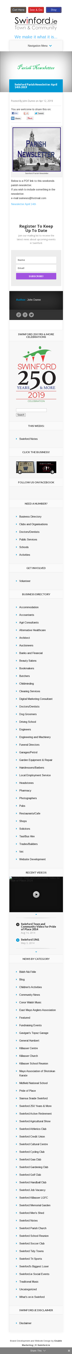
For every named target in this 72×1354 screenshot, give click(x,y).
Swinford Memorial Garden (34, 1205)
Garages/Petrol (28, 752)
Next (36, 952)
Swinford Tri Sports (30, 1258)
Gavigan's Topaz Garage (33, 1033)
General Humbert (29, 1040)
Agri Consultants (29, 622)
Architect (24, 637)
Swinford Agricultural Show (35, 1121)
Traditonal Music (29, 1281)
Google (18, 315)
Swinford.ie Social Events (34, 1274)
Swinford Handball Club (32, 1182)
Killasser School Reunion (33, 1063)
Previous (36, 914)
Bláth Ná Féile (27, 971)
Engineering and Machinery (35, 737)
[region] (36, 467)
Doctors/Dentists (29, 531)
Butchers (24, 676)
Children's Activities (30, 987)
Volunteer (24, 581)
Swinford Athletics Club (32, 1129)
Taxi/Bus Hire (27, 836)
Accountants (26, 614)
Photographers (28, 798)
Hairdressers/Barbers (31, 767)
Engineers (25, 729)
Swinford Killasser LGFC (33, 1197)
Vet (21, 851)
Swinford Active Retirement (35, 1113)
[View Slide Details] (26, 467)
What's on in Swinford (32, 1297)
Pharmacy (25, 790)
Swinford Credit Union (32, 1136)
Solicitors (24, 828)
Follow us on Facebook (36, 482)
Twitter (31, 315)
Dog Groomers (28, 714)
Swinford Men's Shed (31, 1213)
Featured (24, 1017)
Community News (29, 994)
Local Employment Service (35, 775)
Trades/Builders (28, 844)
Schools (24, 547)
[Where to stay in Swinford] (54, 12)
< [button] (20, 472)
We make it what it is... (36, 37)
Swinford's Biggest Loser (34, 1266)
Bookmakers (26, 668)
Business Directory (30, 516)
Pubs (22, 805)
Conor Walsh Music (30, 1002)
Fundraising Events (30, 1025)
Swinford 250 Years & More (35, 1106)
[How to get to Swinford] (18, 12)
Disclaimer (25, 1323)
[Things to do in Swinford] (36, 12)
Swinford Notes (28, 438)
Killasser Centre (28, 1048)
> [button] (52, 472)
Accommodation (29, 607)
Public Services (28, 539)
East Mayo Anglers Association (37, 1010)
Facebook (25, 315)
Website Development (32, 859)
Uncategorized (28, 1289)
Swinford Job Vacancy (32, 1190)
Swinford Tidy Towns (31, 1251)
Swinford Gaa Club (30, 1159)
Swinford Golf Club (30, 1174)
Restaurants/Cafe (29, 813)
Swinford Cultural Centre (33, 1144)
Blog (22, 979)
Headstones (26, 783)
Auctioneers (26, 645)
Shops (23, 821)
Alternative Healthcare (32, 630)
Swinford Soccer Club (32, 1243)
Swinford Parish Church (32, 1228)
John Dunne (29, 100)
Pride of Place (27, 1090)
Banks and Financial (31, 653)
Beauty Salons (28, 660)
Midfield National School (33, 1083)
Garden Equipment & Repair (35, 760)
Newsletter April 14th (23, 204)
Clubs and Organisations (33, 524)
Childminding (26, 683)
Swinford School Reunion (34, 1235)
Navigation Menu (38, 45)
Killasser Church (28, 1055)
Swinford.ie (44, 1345)
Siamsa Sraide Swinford (33, 1098)
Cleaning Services (29, 691)
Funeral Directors (29, 744)
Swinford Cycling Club (32, 1151)
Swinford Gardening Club (33, 1167)
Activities (24, 554)
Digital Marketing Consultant (36, 699)
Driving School (27, 721)
